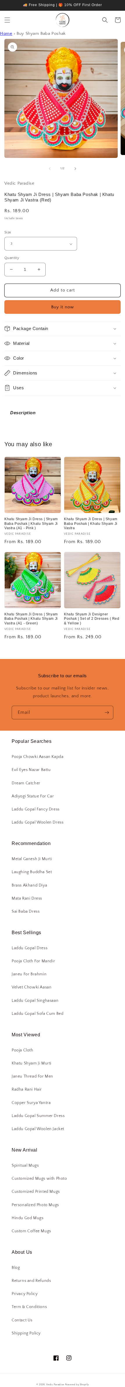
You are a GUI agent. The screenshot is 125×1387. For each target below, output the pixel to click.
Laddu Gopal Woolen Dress (37, 822)
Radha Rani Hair (27, 1089)
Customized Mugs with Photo (39, 1178)
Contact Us (22, 1320)
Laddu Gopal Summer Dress (38, 1116)
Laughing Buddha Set (32, 872)
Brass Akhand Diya (29, 885)
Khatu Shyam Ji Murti (31, 1063)
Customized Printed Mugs (36, 1191)
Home (6, 33)
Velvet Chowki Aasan (31, 987)
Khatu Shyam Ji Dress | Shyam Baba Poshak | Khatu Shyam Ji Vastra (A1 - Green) (31, 618)
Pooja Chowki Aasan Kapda (37, 756)
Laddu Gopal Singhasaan (35, 1000)
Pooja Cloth (22, 1050)
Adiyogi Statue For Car (33, 796)
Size (7, 232)
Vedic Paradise (55, 1384)
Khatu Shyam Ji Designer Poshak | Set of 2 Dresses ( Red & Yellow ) (91, 618)
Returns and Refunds (31, 1280)
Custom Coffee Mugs (31, 1231)
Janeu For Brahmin (29, 974)
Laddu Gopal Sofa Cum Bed (37, 1013)
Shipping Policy (26, 1333)
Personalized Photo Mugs (35, 1205)
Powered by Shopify (77, 1384)
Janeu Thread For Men (32, 1076)
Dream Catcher (26, 783)
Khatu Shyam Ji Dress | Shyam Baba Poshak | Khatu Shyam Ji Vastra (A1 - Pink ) (31, 523)
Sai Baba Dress (26, 911)
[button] (7, 20)
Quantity (11, 258)
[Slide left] (49, 168)
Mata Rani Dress (27, 898)
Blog (16, 1267)
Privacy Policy (25, 1293)
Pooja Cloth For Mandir (33, 961)
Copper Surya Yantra (31, 1102)
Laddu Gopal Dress (29, 948)
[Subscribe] (106, 712)
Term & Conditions (29, 1307)
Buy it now (62, 307)
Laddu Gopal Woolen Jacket (38, 1129)
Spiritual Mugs (25, 1165)
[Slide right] (75, 168)
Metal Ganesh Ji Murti (32, 859)
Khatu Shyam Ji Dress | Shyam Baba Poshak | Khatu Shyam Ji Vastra (90, 523)
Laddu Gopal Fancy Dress (36, 809)
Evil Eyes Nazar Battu (31, 770)
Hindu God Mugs (27, 1218)
